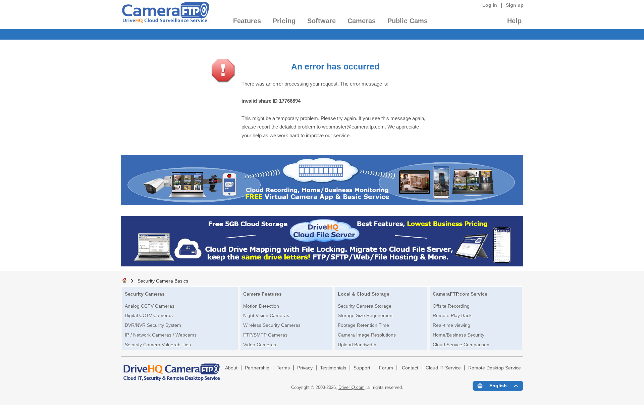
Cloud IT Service (443, 367)
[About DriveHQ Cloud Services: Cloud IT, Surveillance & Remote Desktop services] (171, 369)
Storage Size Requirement (366, 315)
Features (247, 20)
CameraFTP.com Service (460, 294)
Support (362, 367)
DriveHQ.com (351, 387)
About (231, 367)
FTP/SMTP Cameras (265, 335)
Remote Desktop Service (494, 367)
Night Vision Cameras (266, 315)
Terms (283, 367)
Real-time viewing (451, 325)
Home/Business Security (458, 335)
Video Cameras (259, 344)
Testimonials (333, 367)
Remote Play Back (452, 315)
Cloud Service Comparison (461, 344)
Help (514, 20)
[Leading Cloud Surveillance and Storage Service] (322, 203)
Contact (410, 367)
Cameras (361, 20)
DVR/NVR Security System (153, 325)
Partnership (257, 367)
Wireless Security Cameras (272, 325)
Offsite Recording (451, 306)
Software (321, 20)
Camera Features (262, 294)
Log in (489, 5)
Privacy (305, 367)
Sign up (515, 5)
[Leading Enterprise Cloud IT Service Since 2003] (322, 264)
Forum (386, 367)
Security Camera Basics (163, 281)
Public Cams (407, 20)
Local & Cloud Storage (363, 294)
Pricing (284, 20)
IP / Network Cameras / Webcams (161, 335)
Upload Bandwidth (357, 344)
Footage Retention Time (363, 325)
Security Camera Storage (364, 306)
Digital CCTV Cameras (149, 315)
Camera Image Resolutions (367, 335)
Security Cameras (145, 294)
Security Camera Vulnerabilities (158, 344)
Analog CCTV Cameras (149, 306)
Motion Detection (261, 306)
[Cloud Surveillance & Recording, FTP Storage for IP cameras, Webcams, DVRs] (165, 14)
